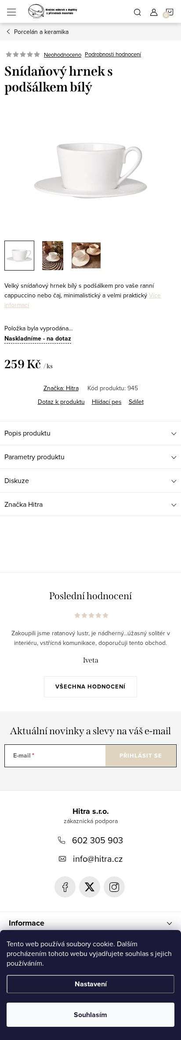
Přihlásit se (140, 755)
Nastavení (91, 984)
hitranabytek (89, 886)
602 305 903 (97, 840)
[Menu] (11, 11)
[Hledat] (137, 11)
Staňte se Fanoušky (65, 886)
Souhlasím (90, 1015)
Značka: (61, 388)
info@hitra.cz (98, 858)
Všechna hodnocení (90, 686)
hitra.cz (114, 886)
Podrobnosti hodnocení (113, 54)
